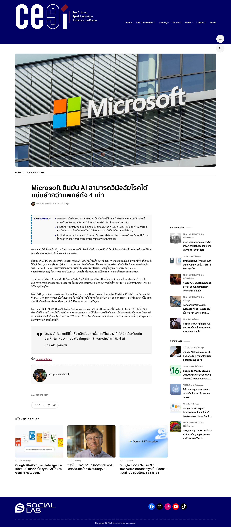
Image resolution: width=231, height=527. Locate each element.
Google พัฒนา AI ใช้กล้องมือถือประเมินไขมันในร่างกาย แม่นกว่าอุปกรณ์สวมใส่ (197, 328)
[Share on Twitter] (49, 405)
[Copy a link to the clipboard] (54, 405)
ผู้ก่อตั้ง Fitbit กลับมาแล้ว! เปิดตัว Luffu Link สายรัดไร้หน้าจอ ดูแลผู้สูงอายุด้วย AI (197, 356)
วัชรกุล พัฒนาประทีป (59, 374)
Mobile (186, 256)
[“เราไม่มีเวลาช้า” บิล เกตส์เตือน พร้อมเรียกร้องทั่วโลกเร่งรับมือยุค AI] (91, 441)
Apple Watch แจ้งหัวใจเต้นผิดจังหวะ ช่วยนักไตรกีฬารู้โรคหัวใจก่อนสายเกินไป (197, 287)
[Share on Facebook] (44, 405)
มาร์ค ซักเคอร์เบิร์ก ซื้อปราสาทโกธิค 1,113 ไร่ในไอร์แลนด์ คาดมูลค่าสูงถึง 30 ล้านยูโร (197, 246)
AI (56, 204)
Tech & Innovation (34, 173)
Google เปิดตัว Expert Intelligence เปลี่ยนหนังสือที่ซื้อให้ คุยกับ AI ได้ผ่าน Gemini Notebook (38, 469)
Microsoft (42, 395)
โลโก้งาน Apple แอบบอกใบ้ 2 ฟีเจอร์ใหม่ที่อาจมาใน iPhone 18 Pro (196, 394)
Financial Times (44, 359)
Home (18, 173)
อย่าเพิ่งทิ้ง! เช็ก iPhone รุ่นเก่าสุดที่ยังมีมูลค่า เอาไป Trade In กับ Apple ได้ (197, 265)
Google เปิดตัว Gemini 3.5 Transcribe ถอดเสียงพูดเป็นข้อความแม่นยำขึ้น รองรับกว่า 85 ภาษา (143, 469)
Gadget (187, 348)
